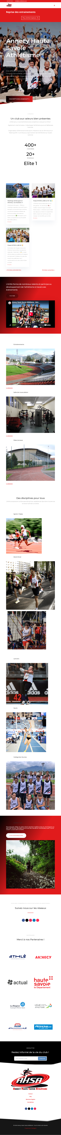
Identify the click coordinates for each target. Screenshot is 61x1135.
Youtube (12, 296)
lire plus (9, 221)
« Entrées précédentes (13, 270)
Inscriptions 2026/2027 (18, 99)
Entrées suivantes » (48, 270)
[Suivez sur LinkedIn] (34, 920)
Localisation (9, 388)
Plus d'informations (29, 18)
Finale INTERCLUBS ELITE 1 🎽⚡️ (43, 201)
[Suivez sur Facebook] (23, 920)
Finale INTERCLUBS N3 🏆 (15, 245)
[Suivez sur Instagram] (30, 920)
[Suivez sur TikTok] (37, 920)
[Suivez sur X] (26, 920)
